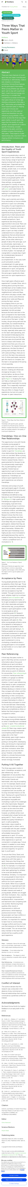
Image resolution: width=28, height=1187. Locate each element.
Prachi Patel (5, 1130)
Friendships (18, 451)
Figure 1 (8, 379)
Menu (24, 7)
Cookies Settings (14, 1183)
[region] (14, 1172)
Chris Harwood (6, 1122)
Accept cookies (14, 1175)
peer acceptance (14, 597)
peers (7, 189)
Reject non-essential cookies (14, 1180)
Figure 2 (8, 499)
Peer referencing (19, 673)
